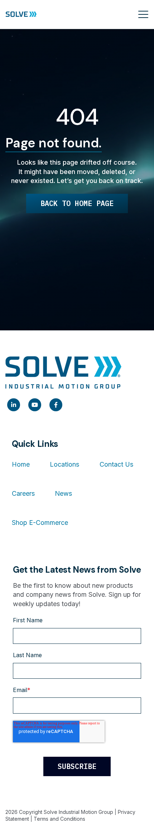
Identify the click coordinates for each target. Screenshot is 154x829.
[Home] (21, 15)
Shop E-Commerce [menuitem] (40, 522)
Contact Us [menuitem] (116, 464)
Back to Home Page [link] (77, 203)
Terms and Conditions (59, 819)
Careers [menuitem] (23, 493)
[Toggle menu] (143, 14)
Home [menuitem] (21, 464)
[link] (13, 404)
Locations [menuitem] (64, 464)
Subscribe (77, 766)
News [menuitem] (63, 493)
